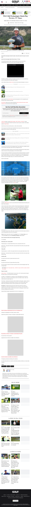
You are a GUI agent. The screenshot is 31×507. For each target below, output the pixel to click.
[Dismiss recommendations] (29, 9)
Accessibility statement (10, 496)
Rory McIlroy (3, 102)
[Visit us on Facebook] (24, 1)
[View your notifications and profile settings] (6, 2)
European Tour (4, 366)
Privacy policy (4, 496)
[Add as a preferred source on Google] (15, 501)
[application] (15, 71)
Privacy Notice (25, 115)
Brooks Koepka (12, 121)
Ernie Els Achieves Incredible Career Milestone (9, 356)
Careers (22, 496)
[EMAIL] (10, 371)
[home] (2, 5)
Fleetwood (3, 122)
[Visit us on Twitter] (27, 1)
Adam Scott (11, 82)
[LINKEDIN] (8, 371)
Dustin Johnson (10, 99)
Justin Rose (3, 121)
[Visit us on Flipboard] (29, 1)
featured (8, 366)
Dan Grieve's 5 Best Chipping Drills (10, 7)
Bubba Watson (7, 202)
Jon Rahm (22, 121)
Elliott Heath (12, 22)
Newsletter (28, 53)
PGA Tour (12, 366)
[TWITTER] (7, 371)
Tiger (15, 182)
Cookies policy (17, 496)
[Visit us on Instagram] (25, 1)
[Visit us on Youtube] (28, 1)
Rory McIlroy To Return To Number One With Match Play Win (11, 333)
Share (3, 53)
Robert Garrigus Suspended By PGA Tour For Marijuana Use (11, 310)
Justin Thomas (18, 121)
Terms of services (12, 115)
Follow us (24, 53)
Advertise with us (27, 496)
